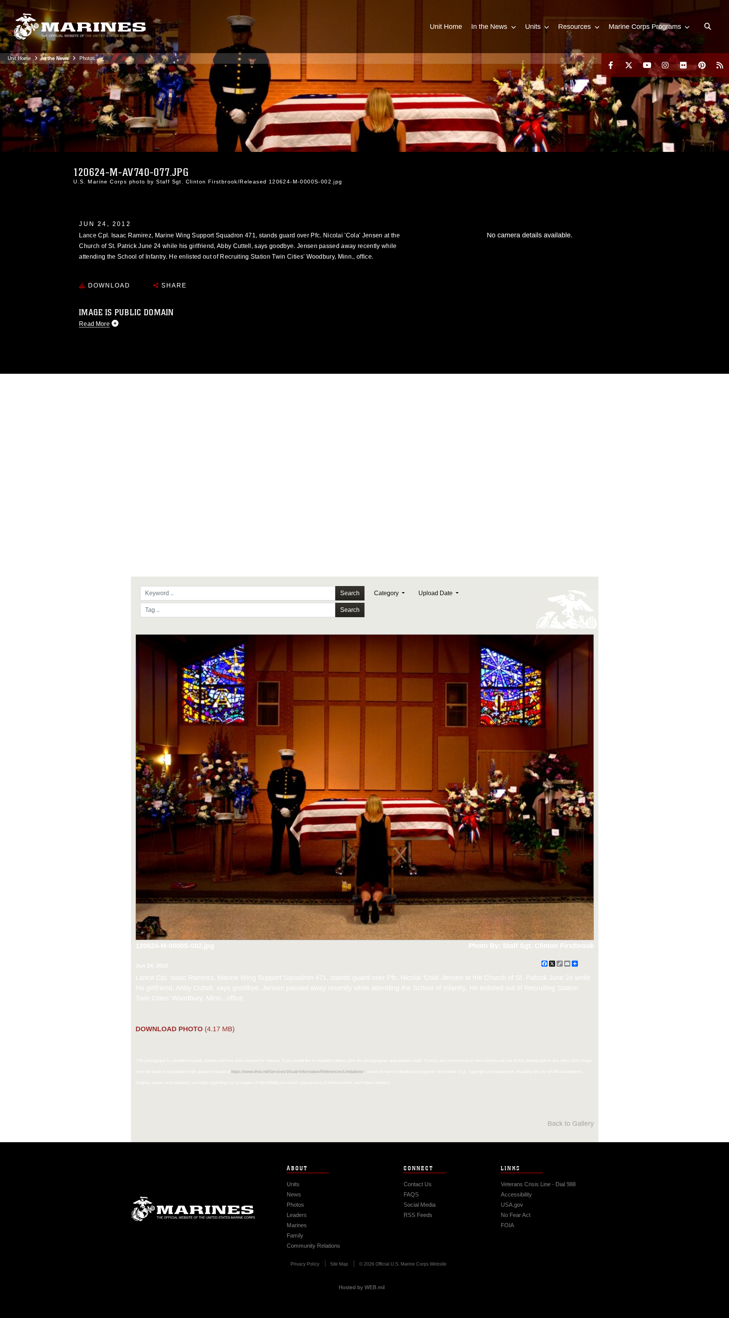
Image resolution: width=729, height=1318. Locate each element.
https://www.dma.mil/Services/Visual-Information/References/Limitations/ (297, 1071)
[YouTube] (647, 65)
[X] (629, 65)
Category (387, 593)
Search (350, 593)
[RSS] (720, 65)
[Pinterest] (702, 65)
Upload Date (436, 593)
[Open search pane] (708, 26)
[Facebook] (610, 65)
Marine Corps (193, 1209)
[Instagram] (665, 65)
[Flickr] (683, 65)
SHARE (173, 285)
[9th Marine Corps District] (79, 26)
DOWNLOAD (108, 285)
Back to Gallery (571, 1123)
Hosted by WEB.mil (362, 1287)
